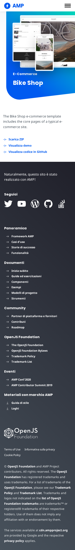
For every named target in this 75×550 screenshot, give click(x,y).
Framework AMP (22, 236)
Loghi (15, 408)
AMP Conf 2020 (21, 379)
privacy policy (14, 541)
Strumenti (18, 298)
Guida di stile (20, 403)
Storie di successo (23, 247)
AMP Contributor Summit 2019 (31, 385)
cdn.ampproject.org (53, 530)
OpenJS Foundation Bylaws (29, 350)
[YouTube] (22, 204)
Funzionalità (20, 253)
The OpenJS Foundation (27, 345)
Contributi (18, 322)
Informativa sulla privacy (40, 449)
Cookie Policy (12, 455)
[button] (68, 5)
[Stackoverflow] (62, 204)
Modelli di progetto (24, 293)
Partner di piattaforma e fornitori (34, 316)
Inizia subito (19, 271)
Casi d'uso (18, 242)
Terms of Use (12, 449)
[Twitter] (8, 204)
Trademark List (21, 361)
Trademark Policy (23, 356)
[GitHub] (48, 204)
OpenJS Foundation (21, 466)
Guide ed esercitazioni (26, 276)
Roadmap (17, 327)
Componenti (19, 282)
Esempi (16, 287)
